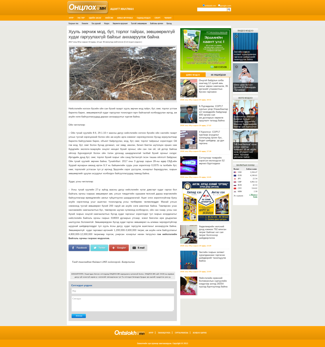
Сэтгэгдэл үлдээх (133, 42)
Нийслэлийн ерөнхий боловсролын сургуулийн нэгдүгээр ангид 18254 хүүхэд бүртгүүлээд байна (213, 282)
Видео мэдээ (245, 31)
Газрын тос (73, 23)
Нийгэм (109, 17)
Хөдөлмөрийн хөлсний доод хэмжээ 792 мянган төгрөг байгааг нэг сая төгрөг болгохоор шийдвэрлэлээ (212, 232)
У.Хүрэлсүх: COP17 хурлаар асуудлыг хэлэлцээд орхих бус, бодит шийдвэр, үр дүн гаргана (211, 137)
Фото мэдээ (245, 98)
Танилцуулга (164, 332)
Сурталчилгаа (181, 332)
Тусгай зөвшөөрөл (139, 23)
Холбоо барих (200, 332)
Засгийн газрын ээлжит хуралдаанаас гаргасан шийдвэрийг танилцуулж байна (212, 256)
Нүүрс (106, 23)
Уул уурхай (96, 23)
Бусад (169, 23)
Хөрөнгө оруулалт (120, 23)
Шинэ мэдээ (193, 75)
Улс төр (81, 17)
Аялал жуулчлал (125, 17)
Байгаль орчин (156, 23)
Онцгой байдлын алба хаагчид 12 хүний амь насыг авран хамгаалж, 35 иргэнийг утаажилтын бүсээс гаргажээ (213, 86)
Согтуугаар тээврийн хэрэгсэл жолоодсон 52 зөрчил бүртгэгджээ (212, 160)
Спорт (157, 17)
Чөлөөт (167, 17)
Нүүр (71, 17)
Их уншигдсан (218, 75)
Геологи (85, 23)
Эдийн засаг (95, 17)
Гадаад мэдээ (143, 17)
